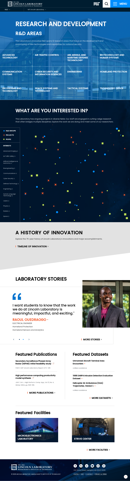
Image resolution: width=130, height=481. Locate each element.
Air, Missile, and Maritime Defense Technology (77, 57)
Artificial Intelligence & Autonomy (10, 162)
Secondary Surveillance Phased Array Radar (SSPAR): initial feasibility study (33, 362)
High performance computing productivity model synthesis (36, 376)
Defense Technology (10, 184)
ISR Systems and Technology (11, 89)
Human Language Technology (9, 195)
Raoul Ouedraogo (29, 319)
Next (29, 339)
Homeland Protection (113, 71)
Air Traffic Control (47, 54)
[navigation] (120, 4)
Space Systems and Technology (46, 89)
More (91, 339)
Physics (5, 206)
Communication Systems (12, 73)
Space (5, 216)
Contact (89, 474)
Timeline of (32, 246)
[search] (106, 4)
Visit (82, 474)
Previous (14, 339)
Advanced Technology (10, 56)
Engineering (74, 71)
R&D (10, 10)
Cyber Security (8, 178)
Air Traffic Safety (8, 156)
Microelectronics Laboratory (29, 437)
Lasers (5, 201)
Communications (9, 173)
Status (76, 474)
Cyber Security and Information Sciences (48, 73)
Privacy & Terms (101, 474)
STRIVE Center (82, 438)
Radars (5, 211)
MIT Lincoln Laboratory (36, 9)
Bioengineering (8, 168)
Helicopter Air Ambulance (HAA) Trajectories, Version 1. (88, 384)
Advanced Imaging (9, 151)
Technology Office (111, 88)
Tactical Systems (77, 88)
